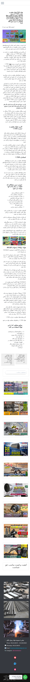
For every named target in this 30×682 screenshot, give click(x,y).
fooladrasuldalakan (21, 679)
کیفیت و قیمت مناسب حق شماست (16, 566)
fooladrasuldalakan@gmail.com (18, 648)
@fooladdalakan (17, 650)
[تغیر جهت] (2, 3)
